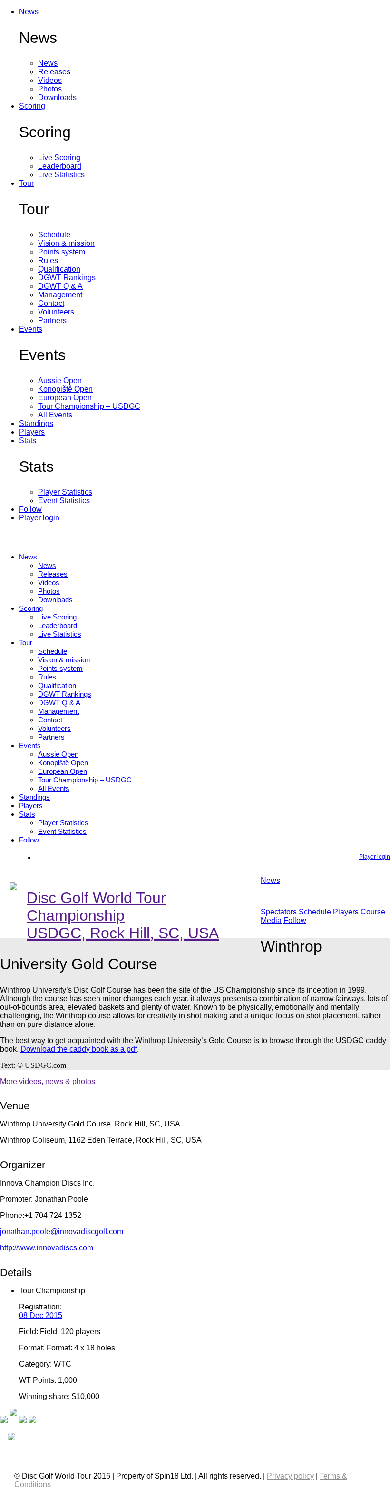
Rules (48, 260)
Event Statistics (64, 501)
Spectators (279, 912)
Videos (50, 80)
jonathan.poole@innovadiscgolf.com (61, 1231)
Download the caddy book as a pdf (78, 1049)
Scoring (32, 106)
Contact (51, 303)
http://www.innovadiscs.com (46, 1248)
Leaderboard (59, 166)
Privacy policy (290, 1476)
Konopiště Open (65, 389)
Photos (50, 89)
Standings (36, 423)
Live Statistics (61, 175)
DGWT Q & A (60, 286)
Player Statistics (65, 492)
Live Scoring (59, 157)
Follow (30, 509)
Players (32, 432)
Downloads (57, 97)
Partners (52, 320)
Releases (54, 72)
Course (373, 912)
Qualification (59, 269)
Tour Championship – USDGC (89, 406)
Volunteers (56, 312)
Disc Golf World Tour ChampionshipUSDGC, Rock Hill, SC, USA (123, 915)
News (29, 12)
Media (271, 920)
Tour (26, 183)
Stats (27, 440)
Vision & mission (66, 243)
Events (30, 329)
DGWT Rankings (67, 278)
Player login (39, 518)
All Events (55, 415)
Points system (61, 252)
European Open (65, 398)
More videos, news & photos (47, 1081)
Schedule (54, 235)
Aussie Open (60, 380)
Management (60, 295)
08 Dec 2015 (40, 1315)
